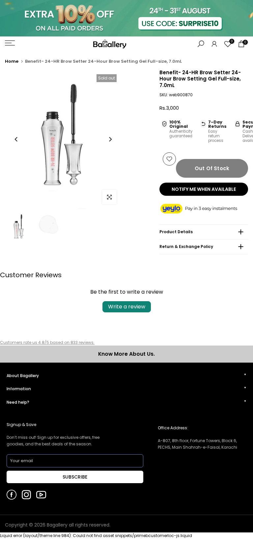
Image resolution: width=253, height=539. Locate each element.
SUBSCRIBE (75, 477)
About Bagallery (23, 375)
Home (11, 61)
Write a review (126, 306)
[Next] (110, 139)
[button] (203, 209)
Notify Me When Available (204, 189)
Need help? (18, 402)
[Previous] (16, 139)
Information (19, 389)
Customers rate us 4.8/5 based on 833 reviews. (47, 342)
